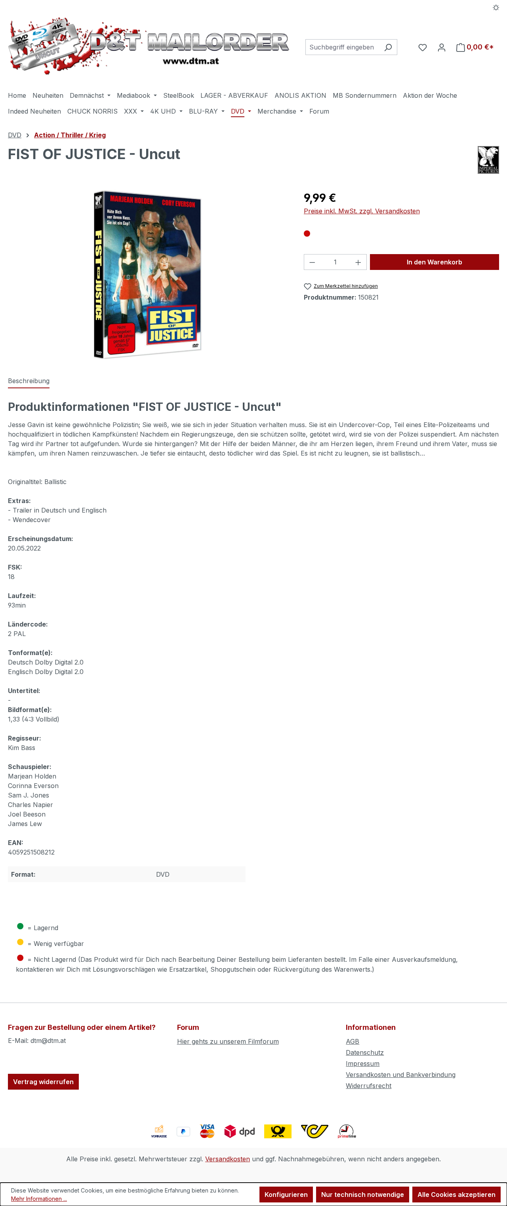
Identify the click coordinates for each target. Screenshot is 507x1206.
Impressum (362, 1063)
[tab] (29, 381)
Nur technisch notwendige (362, 1194)
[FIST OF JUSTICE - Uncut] (147, 275)
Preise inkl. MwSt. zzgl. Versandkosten (362, 211)
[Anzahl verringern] (312, 262)
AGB (352, 1041)
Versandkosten (227, 1159)
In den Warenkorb (434, 262)
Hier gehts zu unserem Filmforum (228, 1041)
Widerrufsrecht (368, 1086)
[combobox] (342, 47)
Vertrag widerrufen (43, 1082)
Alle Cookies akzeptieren (456, 1194)
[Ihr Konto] (441, 47)
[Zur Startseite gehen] (149, 46)
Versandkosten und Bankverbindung (401, 1075)
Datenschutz (365, 1052)
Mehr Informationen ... (39, 1198)
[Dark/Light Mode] (496, 6)
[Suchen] (388, 47)
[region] (148, 275)
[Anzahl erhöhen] (358, 262)
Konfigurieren (286, 1194)
